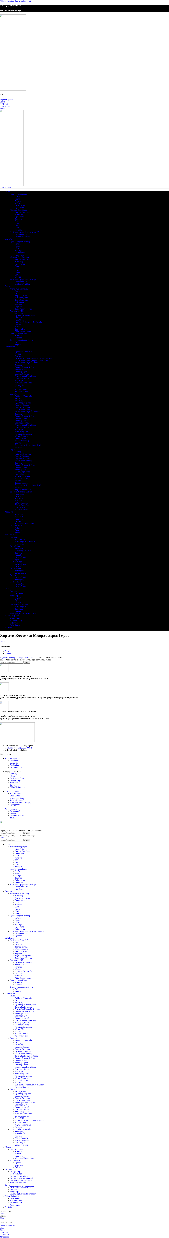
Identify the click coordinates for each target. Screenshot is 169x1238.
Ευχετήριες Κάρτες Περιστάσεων (23, 613)
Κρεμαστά (19, 611)
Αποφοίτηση (15, 618)
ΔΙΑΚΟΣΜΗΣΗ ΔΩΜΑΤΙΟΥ (22, 1187)
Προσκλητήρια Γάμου (18, 194)
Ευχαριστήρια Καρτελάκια (25, 376)
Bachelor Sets (20, 539)
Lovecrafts (14, 763)
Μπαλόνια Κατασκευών (24, 523)
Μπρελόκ (18, 501)
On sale (8, 651)
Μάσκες (18, 327)
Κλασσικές (19, 214)
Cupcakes (19, 307)
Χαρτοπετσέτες (21, 295)
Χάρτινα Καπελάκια (23, 490)
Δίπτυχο (18, 201)
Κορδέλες (19, 555)
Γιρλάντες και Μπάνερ (23, 962)
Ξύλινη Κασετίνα (21, 503)
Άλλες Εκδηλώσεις (17, 787)
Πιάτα (17, 291)
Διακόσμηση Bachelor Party (21, 1180)
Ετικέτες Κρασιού (22, 369)
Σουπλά (18, 387)
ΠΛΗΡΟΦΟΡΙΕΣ (12, 791)
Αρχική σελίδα (6, 658)
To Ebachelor (15, 793)
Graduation (14, 765)
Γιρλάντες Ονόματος (23, 403)
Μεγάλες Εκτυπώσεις (23, 383)
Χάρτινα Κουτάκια (22, 212)
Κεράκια (18, 304)
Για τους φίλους (16, 582)
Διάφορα (18, 365)
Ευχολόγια (19, 380)
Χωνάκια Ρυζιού (21, 392)
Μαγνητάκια (19, 498)
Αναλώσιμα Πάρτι (17, 778)
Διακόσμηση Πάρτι (17, 311)
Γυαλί (17, 221)
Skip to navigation (7, 1)
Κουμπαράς (19, 494)
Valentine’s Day (16, 621)
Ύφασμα (18, 219)
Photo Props (19, 318)
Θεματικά (19, 519)
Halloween (14, 623)
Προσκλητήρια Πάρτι (18, 333)
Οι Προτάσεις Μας (22, 237)
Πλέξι (17, 223)
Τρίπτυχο (18, 203)
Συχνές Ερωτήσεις (17, 798)
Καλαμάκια (19, 302)
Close (2, 641)
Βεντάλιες (19, 356)
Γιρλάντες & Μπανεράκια (25, 315)
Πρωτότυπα (19, 208)
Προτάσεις (19, 889)
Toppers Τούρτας (21, 389)
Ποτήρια (18, 293)
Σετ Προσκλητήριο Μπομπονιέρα (23, 279)
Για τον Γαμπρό (16, 562)
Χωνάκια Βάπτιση (22, 1087)
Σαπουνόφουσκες (22, 441)
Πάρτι (12, 449)
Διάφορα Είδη (20, 329)
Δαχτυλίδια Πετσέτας (23, 409)
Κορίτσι (18, 344)
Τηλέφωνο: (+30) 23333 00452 (19, 748)
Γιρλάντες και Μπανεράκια (25, 1005)
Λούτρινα (13, 591)
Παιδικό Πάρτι (16, 780)
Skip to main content (23, 1)
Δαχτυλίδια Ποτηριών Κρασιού (27, 363)
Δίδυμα (18, 602)
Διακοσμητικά (20, 607)
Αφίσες (18, 354)
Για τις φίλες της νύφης (19, 1176)
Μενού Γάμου (20, 385)
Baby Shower (15, 625)
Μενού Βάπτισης (21, 436)
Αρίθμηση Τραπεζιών (23, 352)
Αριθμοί (18, 532)
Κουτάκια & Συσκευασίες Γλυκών (28, 322)
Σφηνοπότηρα (20, 557)
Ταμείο (12, 818)
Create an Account (7, 1226)
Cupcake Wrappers (22, 407)
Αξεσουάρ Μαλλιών (23, 551)
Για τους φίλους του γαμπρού (21, 1178)
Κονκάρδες (19, 496)
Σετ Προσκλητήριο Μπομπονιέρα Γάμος (26, 232)
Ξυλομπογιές (20, 507)
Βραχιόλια (19, 559)
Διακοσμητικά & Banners (25, 542)
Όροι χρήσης (15, 805)
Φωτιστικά (19, 609)
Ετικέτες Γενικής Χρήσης (25, 367)
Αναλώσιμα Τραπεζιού (19, 289)
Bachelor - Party (16, 767)
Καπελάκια (19, 320)
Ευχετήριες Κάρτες (22, 378)
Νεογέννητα (14, 596)
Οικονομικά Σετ (21, 234)
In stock (8, 653)
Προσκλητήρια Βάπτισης (20, 242)
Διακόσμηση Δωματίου (19, 604)
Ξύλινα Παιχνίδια (22, 505)
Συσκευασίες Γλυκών (23, 971)
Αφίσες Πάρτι (20, 1091)
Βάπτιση (13, 394)
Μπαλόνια (14, 783)
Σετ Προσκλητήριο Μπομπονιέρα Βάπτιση (27, 931)
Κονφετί (18, 521)
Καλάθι (13, 813)
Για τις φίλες (15, 575)
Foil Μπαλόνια (16, 526)
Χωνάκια (18, 447)
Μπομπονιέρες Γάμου (18, 210)
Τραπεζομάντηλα (21, 300)
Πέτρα (17, 225)
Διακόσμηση (15, 537)
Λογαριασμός (15, 811)
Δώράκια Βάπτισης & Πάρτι (21, 492)
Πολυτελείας (20, 205)
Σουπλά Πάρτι (20, 1118)
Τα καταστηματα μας (13, 758)
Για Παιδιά (19, 593)
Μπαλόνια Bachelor (17, 1183)
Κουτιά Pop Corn (22, 432)
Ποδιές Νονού (20, 438)
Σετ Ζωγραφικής (21, 510)
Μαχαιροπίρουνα (21, 298)
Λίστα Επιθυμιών (17, 815)
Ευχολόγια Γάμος (22, 1025)
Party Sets (19, 313)
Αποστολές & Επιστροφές (20, 802)
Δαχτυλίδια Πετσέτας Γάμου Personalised (31, 360)
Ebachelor (14, 761)
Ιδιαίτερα (18, 338)
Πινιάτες (18, 324)
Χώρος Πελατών (11, 809)
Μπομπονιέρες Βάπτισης (19, 257)
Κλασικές (19, 262)
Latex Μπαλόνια (16, 514)
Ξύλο (17, 228)
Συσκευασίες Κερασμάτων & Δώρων (29, 445)
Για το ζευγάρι (15, 568)
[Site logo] (13, 90)
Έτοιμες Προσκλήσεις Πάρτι (21, 340)
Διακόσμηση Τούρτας (23, 309)
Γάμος (12, 349)
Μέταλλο (18, 230)
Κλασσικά (19, 336)
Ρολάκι (17, 197)
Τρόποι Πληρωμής (17, 800)
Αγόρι (17, 342)
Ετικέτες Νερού (21, 372)
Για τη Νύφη (15, 546)
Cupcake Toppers (22, 405)
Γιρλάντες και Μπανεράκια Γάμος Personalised (33, 358)
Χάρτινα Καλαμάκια (23, 956)
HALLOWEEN (16, 1200)
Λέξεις (17, 528)
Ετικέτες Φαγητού (22, 374)
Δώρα (12, 785)
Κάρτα (17, 199)
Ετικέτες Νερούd (21, 1062)
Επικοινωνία (15, 796)
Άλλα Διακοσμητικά (23, 331)
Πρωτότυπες (20, 217)
